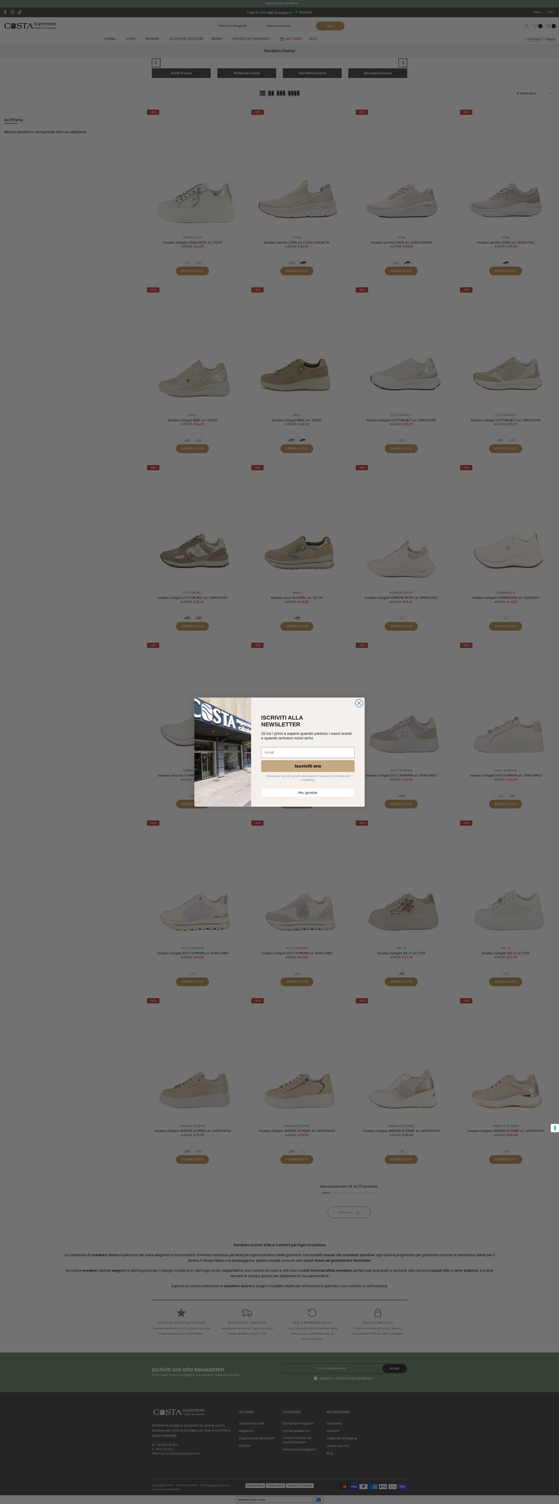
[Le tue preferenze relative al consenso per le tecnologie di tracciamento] (555, 1128)
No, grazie (307, 792)
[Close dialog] (359, 703)
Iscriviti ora (308, 766)
